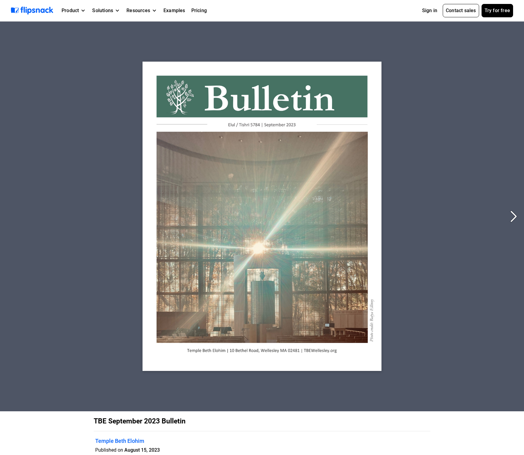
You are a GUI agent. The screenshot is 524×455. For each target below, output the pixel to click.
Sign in (429, 10)
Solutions (102, 10)
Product (70, 10)
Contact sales (461, 10)
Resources (138, 10)
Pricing (199, 10)
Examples (174, 10)
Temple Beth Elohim (119, 441)
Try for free (497, 10)
